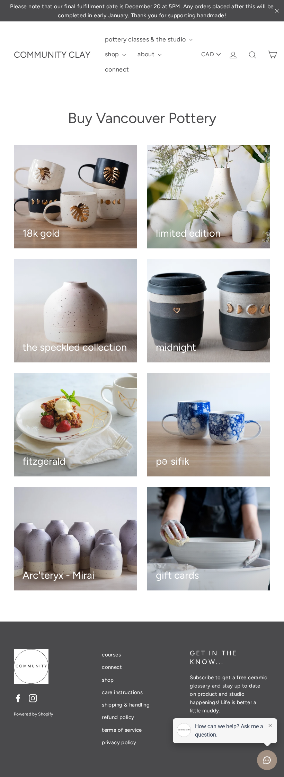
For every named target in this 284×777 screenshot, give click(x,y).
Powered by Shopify (33, 714)
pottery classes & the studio (146, 39)
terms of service (122, 730)
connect (117, 69)
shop (113, 54)
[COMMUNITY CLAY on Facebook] (18, 697)
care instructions (122, 692)
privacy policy (119, 742)
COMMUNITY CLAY (52, 54)
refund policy (118, 717)
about (146, 54)
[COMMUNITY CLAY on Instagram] (33, 697)
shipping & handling (126, 705)
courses (111, 655)
